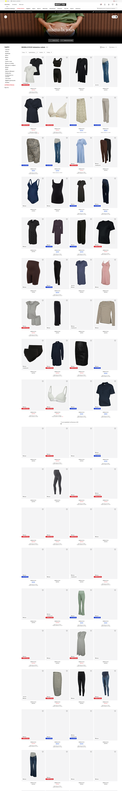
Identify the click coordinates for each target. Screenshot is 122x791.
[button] (103, 47)
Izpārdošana (32, 52)
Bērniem (21, 4)
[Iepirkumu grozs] (116, 4)
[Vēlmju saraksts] (113, 4)
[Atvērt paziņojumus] (109, 4)
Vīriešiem (14, 4)
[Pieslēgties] (105, 4)
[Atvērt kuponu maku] (101, 4)
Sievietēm (7, 4)
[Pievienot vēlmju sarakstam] (43, 57)
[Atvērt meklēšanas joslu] (97, 8)
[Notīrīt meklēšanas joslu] (116, 8)
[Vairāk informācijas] (33, 94)
